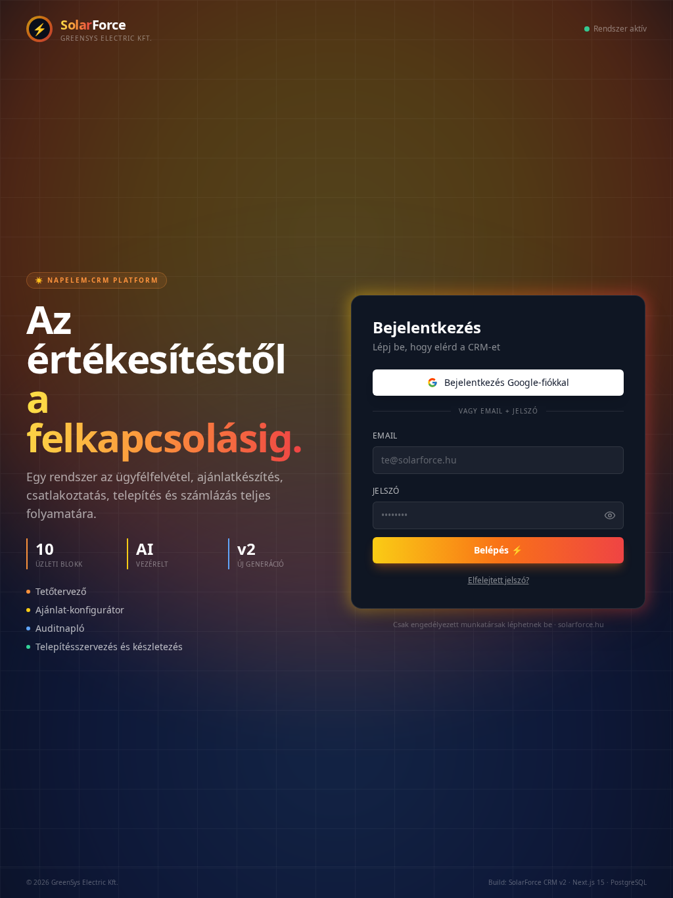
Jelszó (386, 490)
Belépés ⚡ (498, 550)
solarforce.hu (581, 624)
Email (385, 435)
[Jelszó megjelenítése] (610, 515)
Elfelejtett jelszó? (498, 580)
